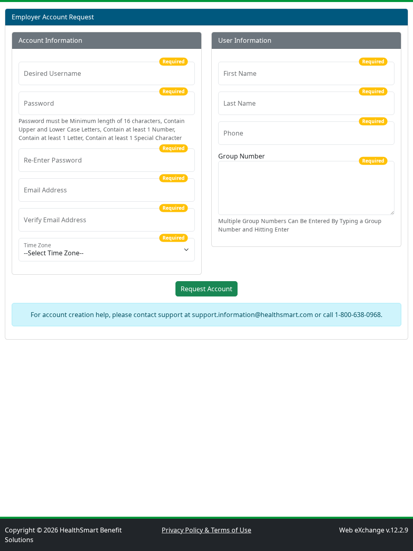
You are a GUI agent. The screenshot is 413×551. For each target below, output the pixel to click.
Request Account (206, 288)
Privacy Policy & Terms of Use (206, 530)
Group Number (241, 156)
